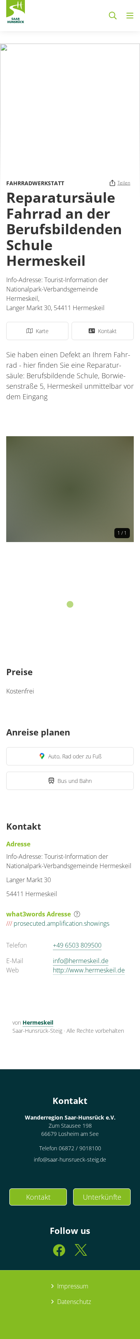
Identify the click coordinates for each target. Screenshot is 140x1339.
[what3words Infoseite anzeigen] (77, 914)
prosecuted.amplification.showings (57, 923)
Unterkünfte (102, 1197)
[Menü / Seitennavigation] (130, 15)
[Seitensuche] (113, 15)
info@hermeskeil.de (80, 960)
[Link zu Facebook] (59, 1253)
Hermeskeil (38, 1022)
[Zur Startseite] (15, 13)
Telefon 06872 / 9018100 (70, 1148)
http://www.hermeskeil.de (89, 970)
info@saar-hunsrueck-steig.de (70, 1159)
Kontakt (38, 1197)
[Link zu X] (81, 1253)
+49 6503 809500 (77, 945)
